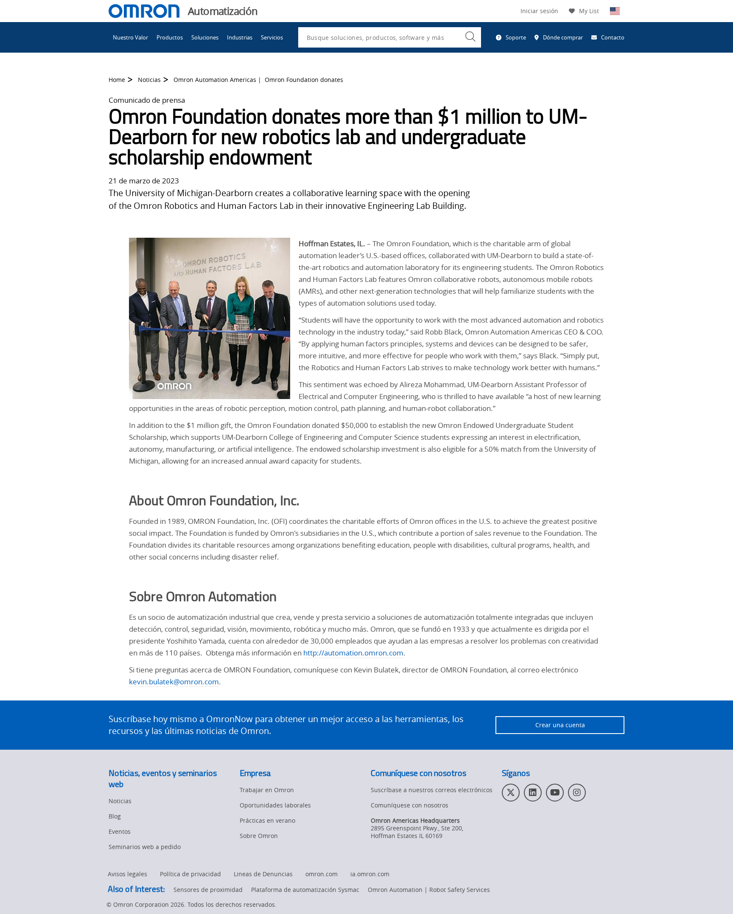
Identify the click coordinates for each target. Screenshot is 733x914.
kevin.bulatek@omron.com (174, 681)
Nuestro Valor (130, 37)
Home (117, 80)
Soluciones (204, 37)
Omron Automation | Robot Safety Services (429, 890)
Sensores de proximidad (208, 890)
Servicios (272, 37)
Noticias (149, 80)
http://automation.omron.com (353, 653)
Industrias (239, 37)
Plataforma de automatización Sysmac (305, 890)
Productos (170, 37)
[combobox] (389, 37)
